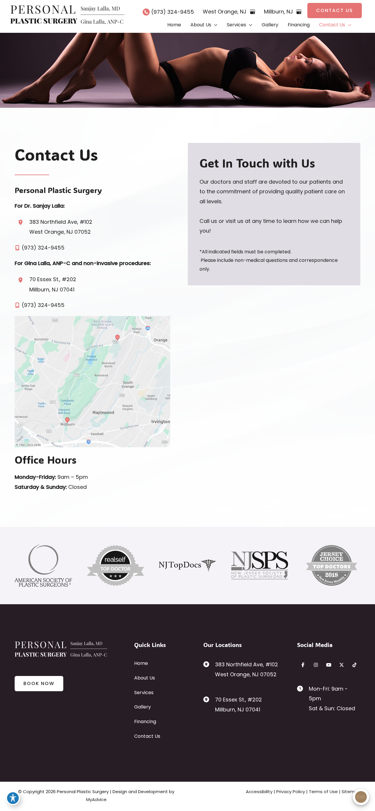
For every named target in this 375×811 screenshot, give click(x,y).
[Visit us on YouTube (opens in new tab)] (329, 665)
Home (141, 663)
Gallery (142, 707)
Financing (145, 721)
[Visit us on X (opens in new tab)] (341, 665)
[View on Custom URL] (92, 381)
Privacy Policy (290, 791)
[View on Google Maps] (252, 11)
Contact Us (147, 736)
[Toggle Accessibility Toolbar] (13, 798)
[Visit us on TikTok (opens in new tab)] (354, 665)
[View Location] (22, 222)
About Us (144, 678)
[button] (334, 10)
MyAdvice (96, 799)
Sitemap (351, 791)
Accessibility (259, 791)
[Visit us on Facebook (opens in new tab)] (303, 665)
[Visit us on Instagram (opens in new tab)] (316, 665)
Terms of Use (323, 791)
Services (144, 692)
